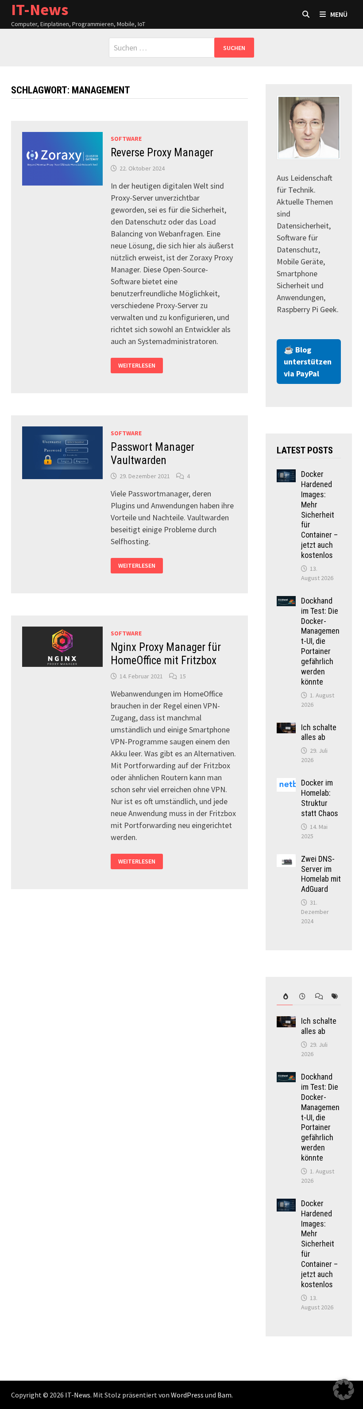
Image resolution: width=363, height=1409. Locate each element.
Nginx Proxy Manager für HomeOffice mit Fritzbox (166, 654)
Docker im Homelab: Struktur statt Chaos (319, 798)
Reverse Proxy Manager (162, 152)
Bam (224, 1394)
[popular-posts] (285, 996)
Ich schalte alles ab (318, 732)
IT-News (77, 1394)
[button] (343, 1389)
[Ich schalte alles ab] (286, 729)
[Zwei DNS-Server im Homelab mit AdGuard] (286, 860)
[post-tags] (333, 996)
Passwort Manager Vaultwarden (152, 454)
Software (126, 139)
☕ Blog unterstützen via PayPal (308, 362)
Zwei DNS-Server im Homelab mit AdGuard (321, 874)
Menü (339, 14)
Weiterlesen (136, 365)
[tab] (285, 996)
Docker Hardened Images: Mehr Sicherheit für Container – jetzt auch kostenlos (319, 514)
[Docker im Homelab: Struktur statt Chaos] (286, 784)
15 (183, 676)
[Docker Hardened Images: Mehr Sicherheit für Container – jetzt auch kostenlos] (286, 475)
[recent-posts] (301, 996)
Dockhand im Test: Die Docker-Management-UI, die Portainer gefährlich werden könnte (320, 641)
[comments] (316, 996)
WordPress (187, 1394)
